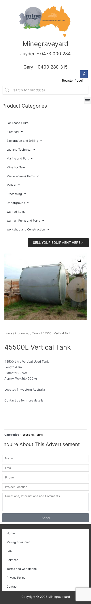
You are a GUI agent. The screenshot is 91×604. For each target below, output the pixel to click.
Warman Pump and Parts (23, 220)
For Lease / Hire (18, 123)
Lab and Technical (19, 149)
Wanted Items (16, 211)
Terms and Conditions (22, 569)
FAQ (9, 551)
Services (12, 560)
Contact (12, 586)
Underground (16, 203)
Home (8, 333)
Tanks (36, 333)
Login (80, 80)
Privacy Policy (16, 577)
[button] (87, 100)
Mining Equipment (19, 542)
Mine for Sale (16, 167)
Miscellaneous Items (21, 176)
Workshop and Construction (26, 229)
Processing (14, 194)
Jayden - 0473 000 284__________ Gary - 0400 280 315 (45, 60)
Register (68, 80)
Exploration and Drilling (22, 140)
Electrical (13, 132)
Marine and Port (18, 158)
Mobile (11, 185)
